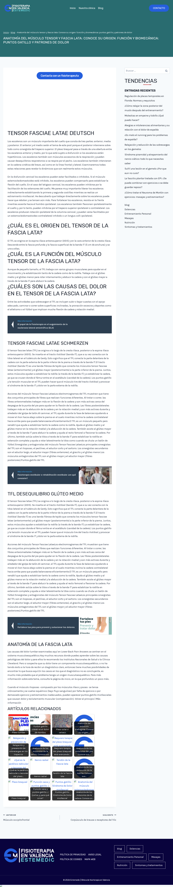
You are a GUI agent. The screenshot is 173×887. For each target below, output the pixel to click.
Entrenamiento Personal (138, 213)
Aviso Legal (95, 854)
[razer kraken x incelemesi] (86, 886)
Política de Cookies (71, 859)
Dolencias (130, 209)
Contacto (159, 8)
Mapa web (90, 859)
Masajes (129, 218)
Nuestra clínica (87, 8)
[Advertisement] (60, 103)
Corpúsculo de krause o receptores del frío (93, 817)
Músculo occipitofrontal (16, 817)
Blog (100, 8)
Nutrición (130, 222)
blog (13, 32)
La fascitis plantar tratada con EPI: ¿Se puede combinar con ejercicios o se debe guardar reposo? (146, 183)
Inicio (73, 8)
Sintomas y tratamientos (138, 226)
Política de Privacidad (73, 854)
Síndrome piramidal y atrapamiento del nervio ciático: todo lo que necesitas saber (146, 159)
